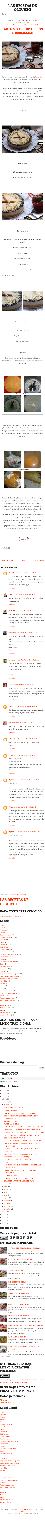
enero (6, 1102)
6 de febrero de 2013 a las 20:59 (26, 573)
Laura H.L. (12, 706)
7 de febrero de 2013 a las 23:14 (22, 723)
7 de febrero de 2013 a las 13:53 (27, 706)
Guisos (2, 964)
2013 (3, 1099)
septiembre (7, 1201)
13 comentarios (22, 22)
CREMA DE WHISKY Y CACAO (14, 1138)
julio (5, 1195)
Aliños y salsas (4, 925)
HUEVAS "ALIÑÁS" (10, 1175)
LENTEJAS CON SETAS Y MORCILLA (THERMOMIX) (22, 1141)
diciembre (7, 1209)
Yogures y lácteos (5, 1015)
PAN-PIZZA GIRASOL (11, 1110)
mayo (6, 1189)
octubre (6, 1203)
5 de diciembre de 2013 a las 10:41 (26, 755)
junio (5, 1192)
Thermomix (32, 24)
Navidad (2, 983)
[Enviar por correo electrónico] (3, 548)
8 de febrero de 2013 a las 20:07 (28, 739)
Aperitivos (3, 927)
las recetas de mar (14, 660)
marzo (6, 1184)
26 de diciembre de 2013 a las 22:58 (28, 832)
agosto (6, 1198)
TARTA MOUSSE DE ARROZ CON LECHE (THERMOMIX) (23, 1127)
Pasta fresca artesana (6, 991)
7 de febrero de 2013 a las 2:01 (30, 660)
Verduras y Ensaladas (6, 1012)
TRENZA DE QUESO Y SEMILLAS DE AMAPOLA (21, 1154)
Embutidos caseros (5, 952)
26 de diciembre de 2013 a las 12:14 (27, 807)
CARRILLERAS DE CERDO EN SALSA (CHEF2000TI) (22, 1130)
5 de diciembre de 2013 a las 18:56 (28, 780)
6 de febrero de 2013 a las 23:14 (27, 633)
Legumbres (3, 971)
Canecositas (38, 77)
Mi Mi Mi (12, 573)
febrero (6, 1105)
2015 (3, 1215)
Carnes (2, 942)
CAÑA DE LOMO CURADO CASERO (20, 1259)
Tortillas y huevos (5, 1008)
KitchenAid (3, 969)
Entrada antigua (39, 560)
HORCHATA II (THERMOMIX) (14, 1107)
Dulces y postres (5, 949)
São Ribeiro (12, 632)
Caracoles (3, 940)
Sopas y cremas (5, 1003)
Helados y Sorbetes (6, 966)
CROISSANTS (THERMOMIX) (18, 1305)
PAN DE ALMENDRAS (11, 1124)
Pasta (1, 988)
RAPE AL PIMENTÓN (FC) (17, 1337)
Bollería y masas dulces (7, 937)
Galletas (2, 959)
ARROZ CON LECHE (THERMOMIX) (16, 1157)
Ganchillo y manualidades (8, 962)
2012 (3, 1096)
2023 (3, 1223)
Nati (10, 722)
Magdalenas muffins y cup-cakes (10, 974)
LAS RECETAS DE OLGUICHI (22, 7)
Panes (1, 986)
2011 (3, 1093)
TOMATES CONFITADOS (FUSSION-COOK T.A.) (20, 1178)
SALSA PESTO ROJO (11, 1121)
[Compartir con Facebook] (9, 548)
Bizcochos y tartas (16, 24)
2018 (3, 1217)
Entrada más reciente (7, 560)
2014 (3, 1212)
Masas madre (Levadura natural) (10, 976)
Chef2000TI (4, 944)
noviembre (7, 1206)
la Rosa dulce (13, 739)
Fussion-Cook (4, 957)
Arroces (2, 930)
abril (5, 1187)
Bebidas (2, 932)
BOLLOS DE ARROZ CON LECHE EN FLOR (19, 1181)
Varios (2, 1010)
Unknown (12, 755)
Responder (12, 588)
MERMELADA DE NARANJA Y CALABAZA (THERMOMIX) (24, 1132)
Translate (14, 1081)
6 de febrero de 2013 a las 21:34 (25, 595)
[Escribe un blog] (5, 548)
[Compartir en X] (7, 548)
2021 (3, 1220)
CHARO (11, 594)
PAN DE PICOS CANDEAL (17, 1282)
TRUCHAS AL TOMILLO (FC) (18, 1293)
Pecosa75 (11, 684)
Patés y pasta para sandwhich (9, 993)
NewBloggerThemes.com (22, 1515)
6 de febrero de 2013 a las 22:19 (26, 611)
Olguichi (11, 780)
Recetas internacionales (7, 998)
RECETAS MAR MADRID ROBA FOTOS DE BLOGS (25, 1326)
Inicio (24, 560)
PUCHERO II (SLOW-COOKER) (18, 1316)
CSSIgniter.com (19, 1513)
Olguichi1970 (6, 1403)
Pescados (2, 995)
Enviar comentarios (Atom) (17, 895)
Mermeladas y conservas (7, 979)
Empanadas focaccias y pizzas (9, 954)
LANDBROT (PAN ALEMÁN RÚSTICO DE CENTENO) (22, 1135)
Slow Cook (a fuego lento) (8, 1000)
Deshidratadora (4, 947)
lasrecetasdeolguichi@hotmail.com (10, 916)
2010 (3, 1091)
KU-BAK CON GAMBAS (16, 1271)
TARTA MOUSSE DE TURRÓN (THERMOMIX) (22, 31)
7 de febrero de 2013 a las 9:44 (24, 684)
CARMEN (12, 611)
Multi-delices (4, 981)
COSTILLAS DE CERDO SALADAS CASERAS (24, 1248)
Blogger (22, 1511)
